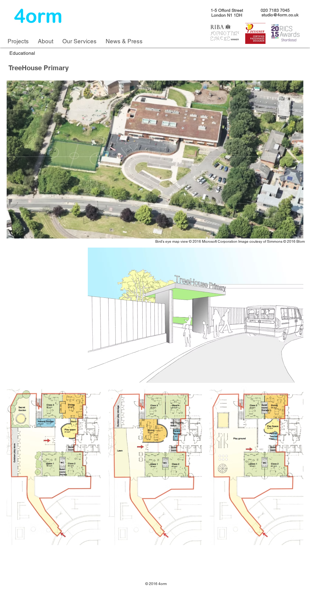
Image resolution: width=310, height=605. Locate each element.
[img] (155, 159)
